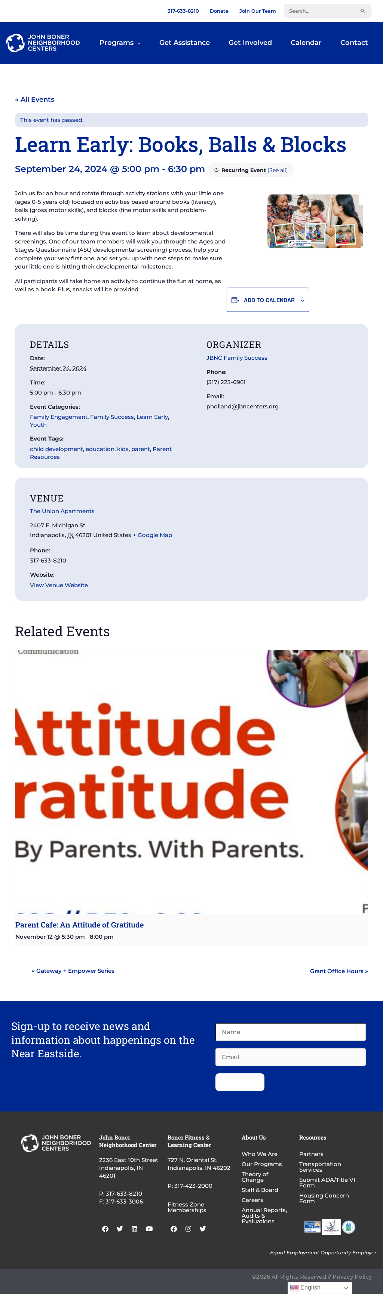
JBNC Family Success (236, 357)
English (310, 1287)
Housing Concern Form (324, 1198)
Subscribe (240, 1082)
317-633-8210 (183, 11)
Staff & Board (260, 1189)
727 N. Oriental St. (192, 1159)
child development (56, 449)
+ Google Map (152, 535)
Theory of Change (255, 1177)
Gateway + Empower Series (73, 970)
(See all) (277, 170)
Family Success (112, 416)
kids (123, 449)
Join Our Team (257, 11)
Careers (252, 1199)
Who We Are (260, 1153)
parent (140, 449)
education (100, 449)
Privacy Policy (352, 1276)
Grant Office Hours (339, 971)
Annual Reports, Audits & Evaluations (264, 1215)
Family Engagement (59, 416)
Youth (38, 424)
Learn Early (152, 416)
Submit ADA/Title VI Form (327, 1182)
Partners (311, 1153)
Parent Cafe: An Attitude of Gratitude (79, 924)
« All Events (34, 99)
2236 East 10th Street (128, 1159)
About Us (254, 1137)
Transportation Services (320, 1166)
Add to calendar (269, 300)
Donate (219, 11)
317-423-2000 (193, 1185)
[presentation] (191, 782)
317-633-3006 (124, 1201)
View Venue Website (59, 585)
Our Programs (262, 1164)
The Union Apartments (62, 511)
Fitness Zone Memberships (187, 1207)
